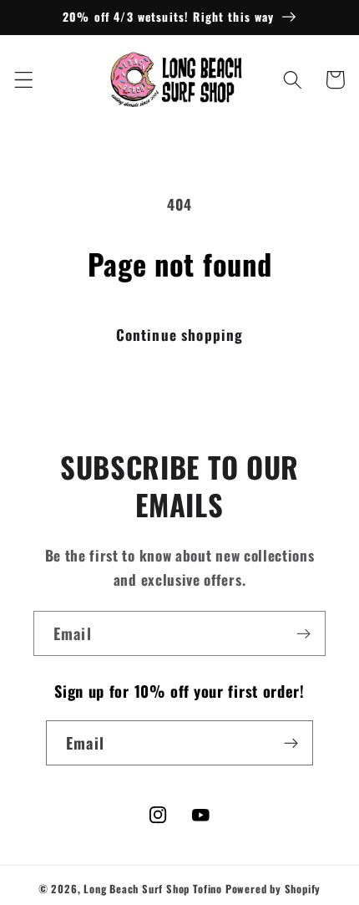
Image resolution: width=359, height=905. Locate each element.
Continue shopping (180, 334)
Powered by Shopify (273, 889)
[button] (24, 79)
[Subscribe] (303, 633)
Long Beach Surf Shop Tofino (152, 889)
